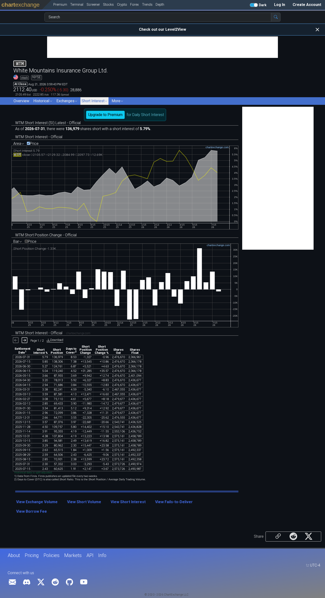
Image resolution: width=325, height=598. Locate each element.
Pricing (32, 555)
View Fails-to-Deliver (174, 502)
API (90, 555)
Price (34, 144)
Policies (51, 555)
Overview (21, 101)
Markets (73, 555)
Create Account (307, 4)
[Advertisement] (162, 47)
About (14, 555)
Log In (279, 4)
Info (102, 555)
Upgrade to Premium (105, 114)
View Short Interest (128, 502)
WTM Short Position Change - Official (46, 235)
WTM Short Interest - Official (38, 137)
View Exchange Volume (37, 502)
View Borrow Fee (31, 511)
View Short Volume (84, 502)
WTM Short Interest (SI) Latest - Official (48, 123)
